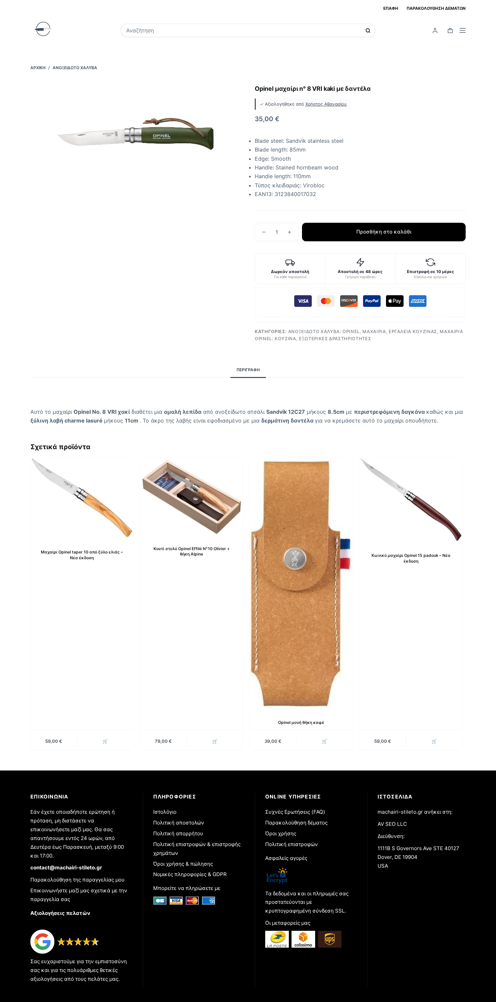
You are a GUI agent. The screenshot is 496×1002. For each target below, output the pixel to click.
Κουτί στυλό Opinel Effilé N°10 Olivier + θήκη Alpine (192, 551)
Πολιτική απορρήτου (178, 833)
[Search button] (368, 30)
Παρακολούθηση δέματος (296, 822)
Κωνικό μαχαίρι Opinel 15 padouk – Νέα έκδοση (410, 558)
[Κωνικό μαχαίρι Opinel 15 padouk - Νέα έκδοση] (410, 499)
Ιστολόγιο (164, 812)
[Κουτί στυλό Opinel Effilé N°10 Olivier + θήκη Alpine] (191, 496)
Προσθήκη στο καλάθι (383, 231)
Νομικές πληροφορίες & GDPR (190, 874)
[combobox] (243, 30)
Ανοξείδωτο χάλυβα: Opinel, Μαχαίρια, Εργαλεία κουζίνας (362, 331)
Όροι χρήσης (280, 833)
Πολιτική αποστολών (178, 822)
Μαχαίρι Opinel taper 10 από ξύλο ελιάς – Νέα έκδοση (82, 554)
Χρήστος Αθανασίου (326, 104)
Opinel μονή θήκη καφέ (301, 722)
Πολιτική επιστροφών (291, 844)
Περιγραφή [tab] (248, 369)
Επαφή (390, 8)
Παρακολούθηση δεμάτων (436, 8)
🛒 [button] (105, 741)
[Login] (435, 30)
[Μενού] (463, 30)
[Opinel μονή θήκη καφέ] (301, 583)
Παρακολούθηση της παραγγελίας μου (77, 879)
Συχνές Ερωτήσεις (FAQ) (295, 812)
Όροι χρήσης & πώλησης (183, 864)
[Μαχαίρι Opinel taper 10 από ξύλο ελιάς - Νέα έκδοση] (81, 497)
